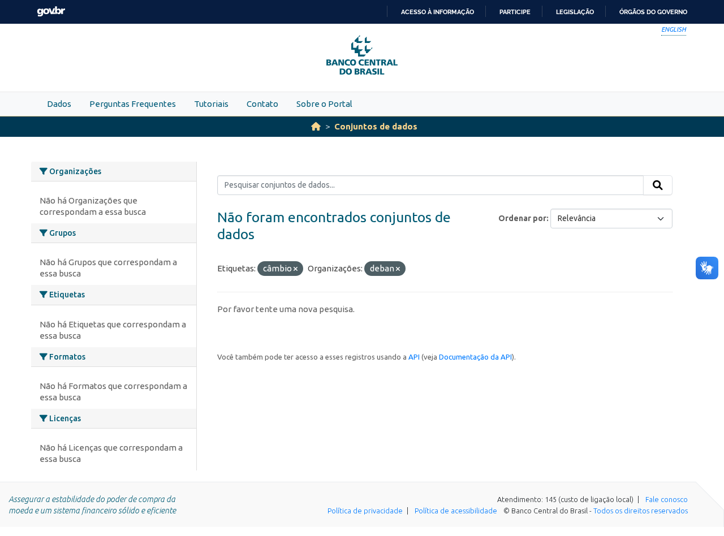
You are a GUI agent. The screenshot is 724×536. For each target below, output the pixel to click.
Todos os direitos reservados (640, 511)
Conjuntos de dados (375, 126)
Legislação (575, 12)
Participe (515, 12)
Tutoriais (211, 104)
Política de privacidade (365, 511)
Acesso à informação (437, 12)
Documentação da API (475, 357)
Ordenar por (522, 218)
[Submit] (658, 185)
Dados (59, 104)
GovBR (51, 11)
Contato (262, 104)
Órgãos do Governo (653, 12)
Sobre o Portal (324, 104)
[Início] (316, 126)
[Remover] (296, 269)
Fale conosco (666, 499)
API (414, 357)
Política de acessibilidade (456, 511)
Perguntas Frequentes (132, 104)
